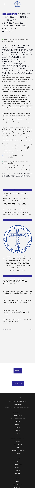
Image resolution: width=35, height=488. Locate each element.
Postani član (18, 383)
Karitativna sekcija (18, 412)
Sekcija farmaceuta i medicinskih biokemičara (17, 407)
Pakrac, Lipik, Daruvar (18, 450)
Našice (18, 441)
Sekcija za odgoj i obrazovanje (17, 401)
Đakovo (18, 427)
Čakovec (18, 421)
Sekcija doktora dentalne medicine (17, 410)
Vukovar (18, 476)
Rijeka (17, 456)
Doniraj (17, 370)
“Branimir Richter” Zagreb (18, 418)
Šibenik (18, 458)
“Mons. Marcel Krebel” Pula (17, 438)
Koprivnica (18, 436)
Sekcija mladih (18, 404)
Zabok (17, 478)
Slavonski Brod (18, 464)
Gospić (18, 430)
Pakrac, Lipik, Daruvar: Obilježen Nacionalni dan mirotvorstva (15, 282)
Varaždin (17, 467)
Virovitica (17, 473)
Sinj (18, 461)
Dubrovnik (18, 424)
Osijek (17, 447)
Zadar (17, 481)
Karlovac (17, 433)
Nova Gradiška (18, 444)
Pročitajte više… (22, 270)
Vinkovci (18, 470)
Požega (18, 453)
